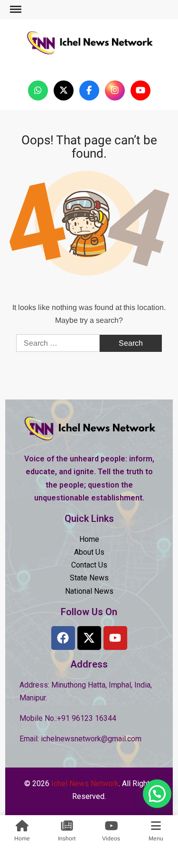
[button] (157, 793)
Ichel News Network (89, 63)
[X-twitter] (89, 638)
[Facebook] (63, 638)
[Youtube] (115, 638)
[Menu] (14, 9)
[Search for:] (59, 343)
